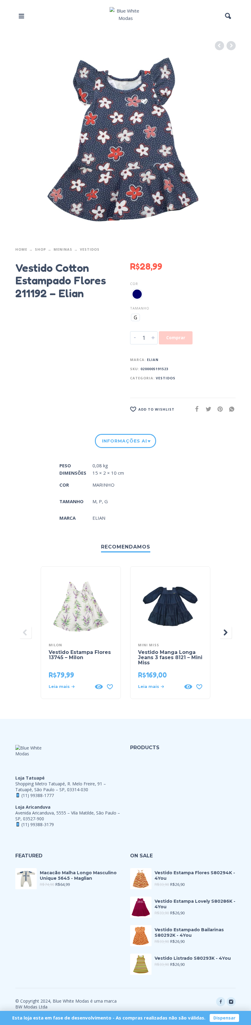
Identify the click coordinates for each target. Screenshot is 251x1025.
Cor (134, 283)
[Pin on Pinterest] (218, 409)
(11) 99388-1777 (37, 795)
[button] (21, 16)
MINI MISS (148, 645)
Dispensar (224, 1018)
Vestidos (89, 249)
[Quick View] (99, 687)
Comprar (175, 337)
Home (21, 249)
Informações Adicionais (124, 441)
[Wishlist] (110, 687)
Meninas (63, 249)
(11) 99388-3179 (37, 824)
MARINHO (103, 485)
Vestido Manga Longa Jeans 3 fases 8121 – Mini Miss (170, 657)
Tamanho (139, 308)
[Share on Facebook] (195, 409)
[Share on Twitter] (206, 409)
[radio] (137, 294)
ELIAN (153, 359)
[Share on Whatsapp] (230, 409)
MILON (55, 645)
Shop (40, 249)
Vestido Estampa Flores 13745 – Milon (80, 654)
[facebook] (220, 1001)
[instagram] (231, 1001)
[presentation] (25, 632)
